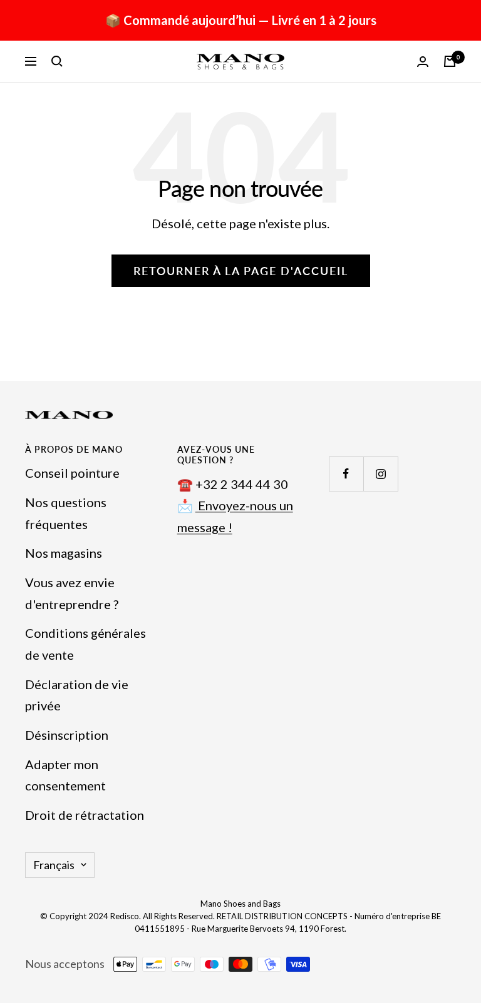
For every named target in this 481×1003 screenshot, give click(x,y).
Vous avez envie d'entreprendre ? (71, 593)
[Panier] (449, 61)
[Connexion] (422, 61)
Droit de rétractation (84, 814)
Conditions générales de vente (85, 643)
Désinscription (66, 734)
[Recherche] (57, 61)
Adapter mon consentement (65, 775)
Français (54, 865)
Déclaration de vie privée (76, 695)
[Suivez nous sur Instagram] (380, 473)
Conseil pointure (72, 472)
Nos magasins (63, 552)
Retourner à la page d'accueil (240, 271)
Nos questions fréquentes (65, 513)
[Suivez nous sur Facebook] (346, 473)
